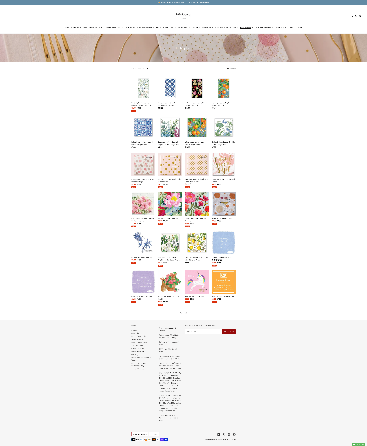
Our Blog (134, 354)
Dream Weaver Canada (214, 439)
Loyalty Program (137, 351)
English (154, 434)
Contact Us (359, 444)
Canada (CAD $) (139, 434)
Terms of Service (137, 369)
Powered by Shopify (229, 439)
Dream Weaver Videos (139, 342)
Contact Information (139, 348)
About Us (135, 333)
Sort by (133, 68)
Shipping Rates (137, 345)
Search (134, 330)
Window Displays (137, 339)
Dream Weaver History (139, 336)
